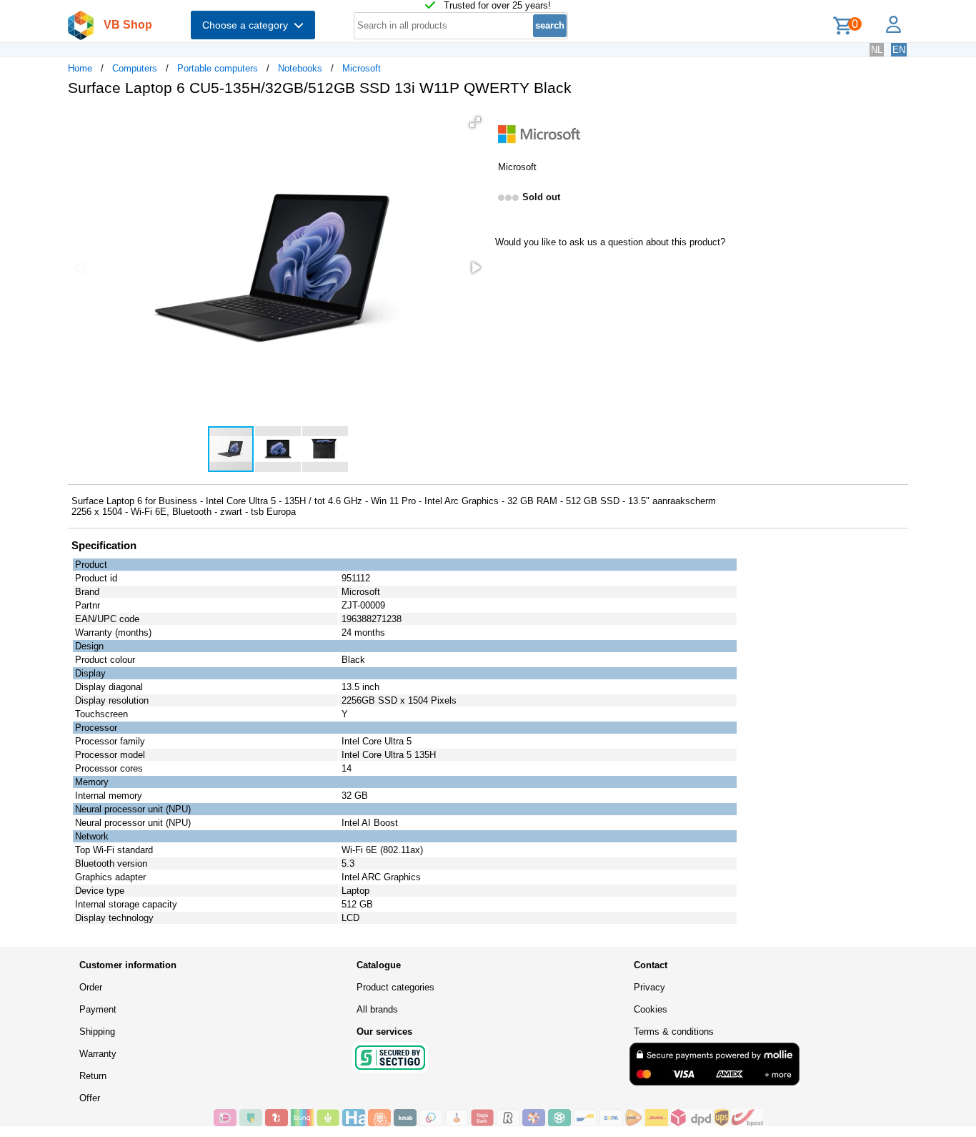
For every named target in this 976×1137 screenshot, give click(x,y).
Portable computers (217, 68)
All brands (377, 1009)
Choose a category (248, 25)
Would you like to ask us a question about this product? (610, 242)
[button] (475, 122)
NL (876, 49)
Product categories (395, 987)
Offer (89, 1098)
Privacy (649, 987)
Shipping (97, 1031)
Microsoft (361, 68)
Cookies (650, 1009)
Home (80, 68)
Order (90, 987)
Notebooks (300, 68)
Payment (97, 1009)
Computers (134, 68)
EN (898, 49)
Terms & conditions (674, 1031)
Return (92, 1075)
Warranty (97, 1053)
